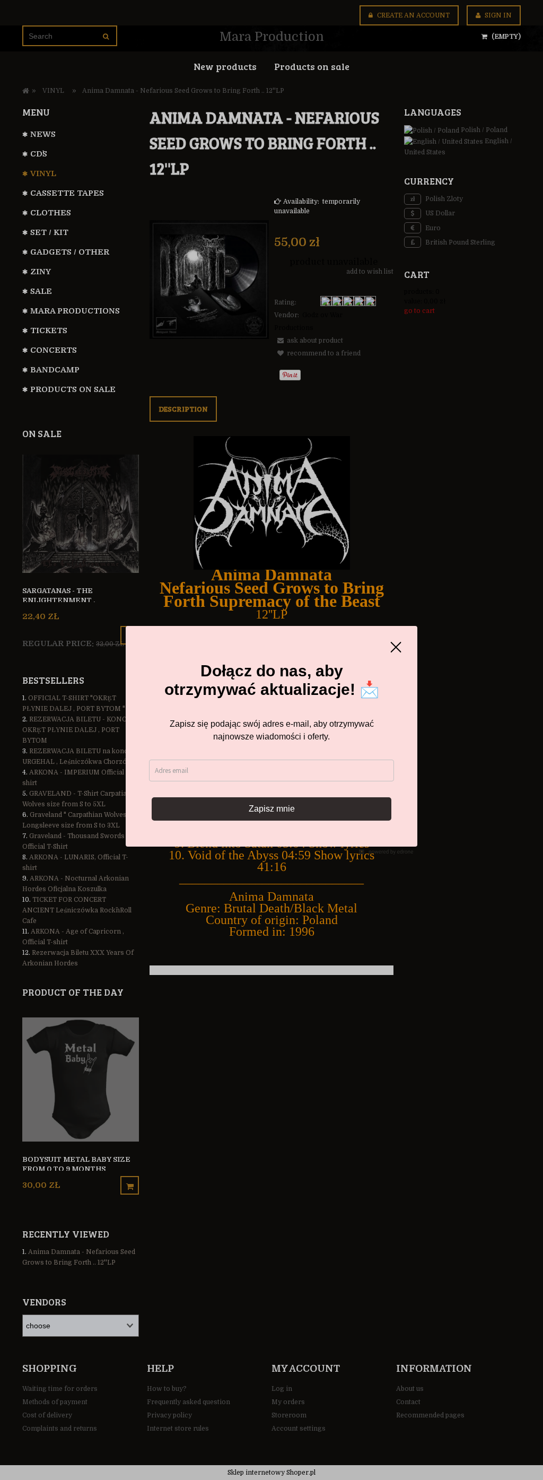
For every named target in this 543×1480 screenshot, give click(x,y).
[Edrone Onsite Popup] (271, 740)
